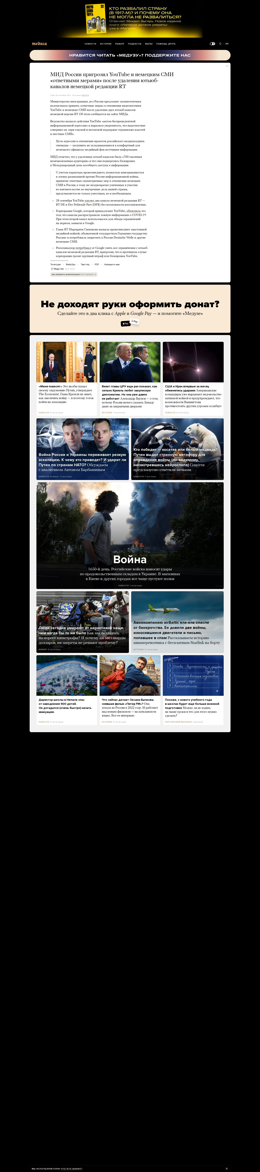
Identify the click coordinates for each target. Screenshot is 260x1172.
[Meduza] (39, 43)
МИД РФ (85, 95)
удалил (89, 200)
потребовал (83, 248)
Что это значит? (71, 1168)
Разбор (119, 44)
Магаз (149, 44)
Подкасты (134, 44)
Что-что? (70, 268)
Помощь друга (165, 44)
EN (227, 43)
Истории (105, 44)
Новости (90, 44)
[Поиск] (220, 43)
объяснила (134, 211)
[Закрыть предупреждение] (227, 1169)
